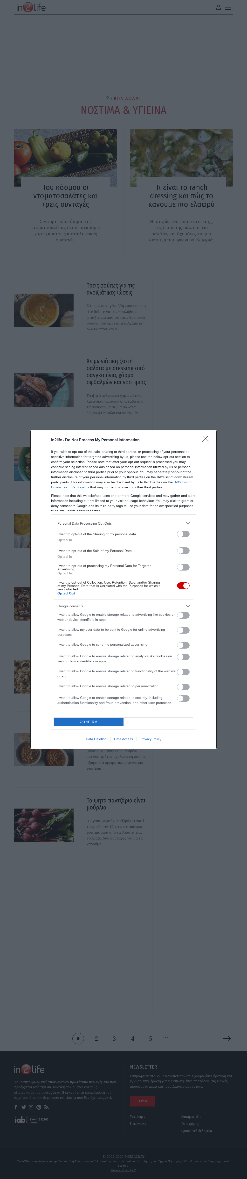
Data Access (123, 739)
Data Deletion (96, 739)
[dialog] (123, 589)
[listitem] (123, 523)
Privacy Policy (150, 739)
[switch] (183, 534)
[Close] (207, 440)
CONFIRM (89, 722)
